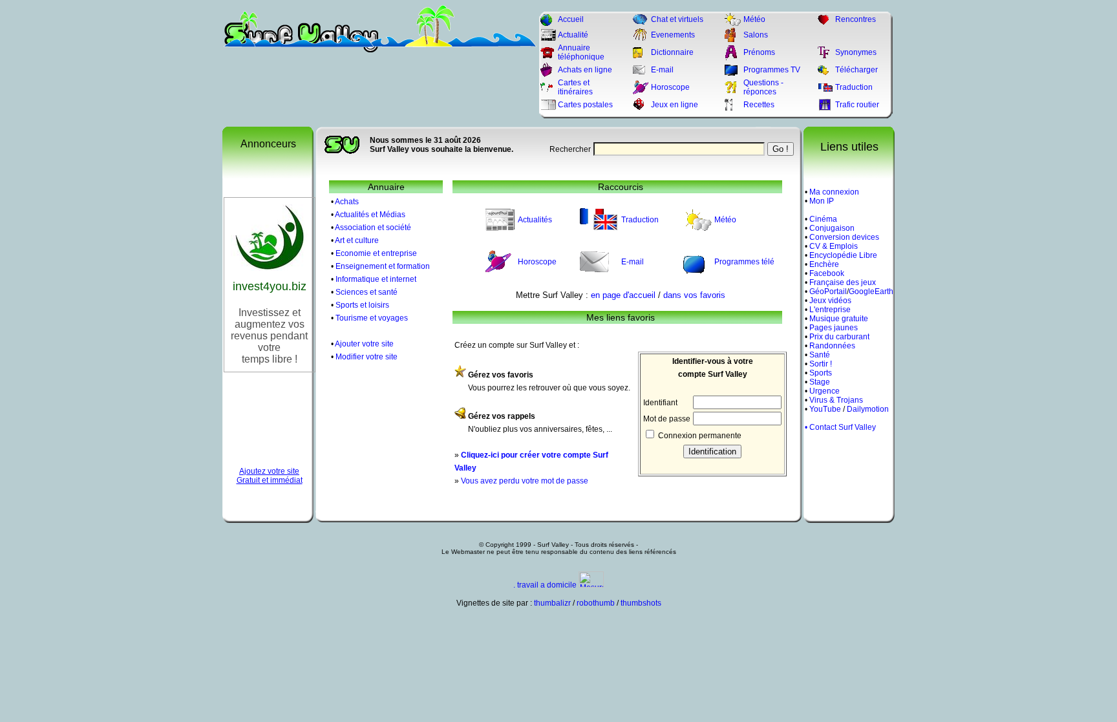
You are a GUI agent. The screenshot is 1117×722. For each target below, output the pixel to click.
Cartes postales (585, 104)
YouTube (825, 409)
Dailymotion (868, 409)
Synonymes (856, 52)
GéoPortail (828, 291)
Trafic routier (857, 104)
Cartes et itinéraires (575, 87)
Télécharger (856, 69)
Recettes (758, 104)
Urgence (824, 391)
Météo (754, 19)
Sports (820, 372)
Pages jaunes (833, 327)
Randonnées (832, 345)
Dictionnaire (672, 52)
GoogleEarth (871, 291)
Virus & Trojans (836, 400)
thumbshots (641, 603)
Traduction (854, 87)
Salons (755, 34)
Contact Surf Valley (842, 427)
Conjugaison (832, 228)
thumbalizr (552, 603)
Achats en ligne (585, 69)
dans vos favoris (694, 295)
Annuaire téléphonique (581, 52)
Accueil (571, 19)
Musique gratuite (838, 318)
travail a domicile (547, 584)
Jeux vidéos (830, 300)
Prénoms (759, 52)
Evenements (673, 34)
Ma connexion (834, 191)
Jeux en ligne (674, 104)
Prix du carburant (839, 336)
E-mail (662, 69)
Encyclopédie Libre (843, 255)
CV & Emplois (833, 246)
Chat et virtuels (677, 19)
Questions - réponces (763, 87)
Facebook (826, 273)
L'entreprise (830, 309)
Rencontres (855, 19)
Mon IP (821, 201)
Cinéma (823, 219)
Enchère (824, 264)
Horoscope (670, 87)
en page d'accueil (623, 295)
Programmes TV (771, 69)
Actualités (535, 219)
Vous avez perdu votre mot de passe (524, 480)
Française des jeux (842, 282)
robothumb (596, 603)
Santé (819, 354)
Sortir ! (820, 363)
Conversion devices (844, 237)
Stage (819, 382)
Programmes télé (744, 261)
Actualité (573, 34)
